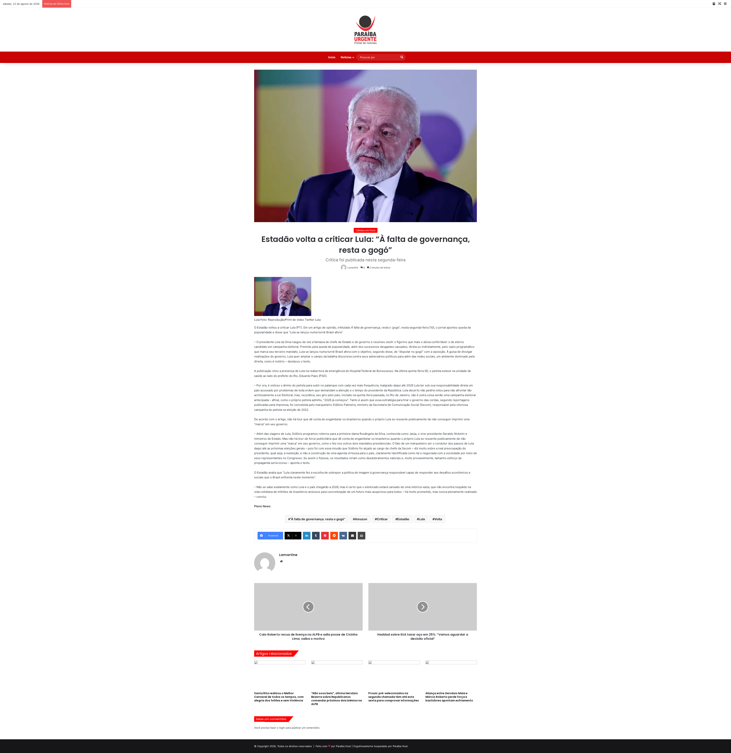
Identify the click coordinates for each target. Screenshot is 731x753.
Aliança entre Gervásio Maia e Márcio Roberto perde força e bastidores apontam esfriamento (449, 696)
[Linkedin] (306, 535)
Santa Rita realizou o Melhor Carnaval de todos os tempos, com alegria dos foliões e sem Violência (279, 696)
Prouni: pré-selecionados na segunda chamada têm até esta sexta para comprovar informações (393, 696)
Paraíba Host (343, 746)
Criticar (382, 519)
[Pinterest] (325, 535)
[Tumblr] (316, 535)
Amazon (361, 519)
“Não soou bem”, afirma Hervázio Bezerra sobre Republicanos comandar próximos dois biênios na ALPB (336, 698)
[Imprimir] (361, 535)
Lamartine (288, 554)
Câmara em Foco (365, 230)
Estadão (403, 519)
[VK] (343, 535)
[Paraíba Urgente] (365, 29)
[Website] (281, 561)
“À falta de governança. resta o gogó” (317, 519)
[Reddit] (334, 535)
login (282, 727)
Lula (422, 519)
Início (331, 57)
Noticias (346, 57)
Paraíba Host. (401, 746)
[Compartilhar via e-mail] (352, 535)
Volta (438, 519)
